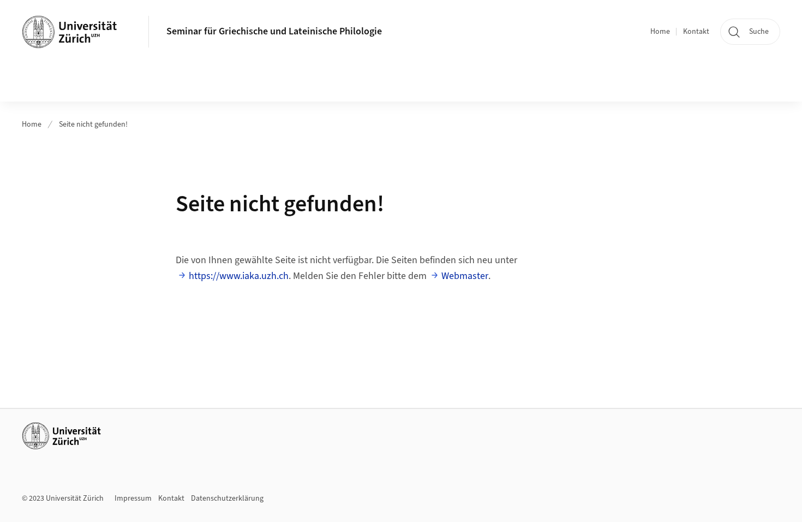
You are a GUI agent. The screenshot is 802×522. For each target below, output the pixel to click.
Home (660, 31)
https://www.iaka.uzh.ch (239, 276)
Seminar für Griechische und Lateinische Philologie (274, 31)
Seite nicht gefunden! (93, 124)
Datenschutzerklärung (227, 498)
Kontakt (696, 31)
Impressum (133, 498)
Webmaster (464, 276)
